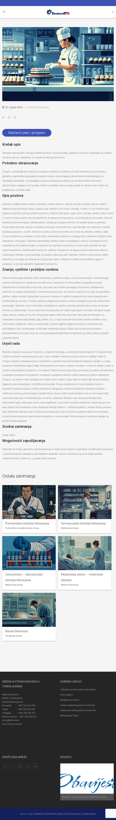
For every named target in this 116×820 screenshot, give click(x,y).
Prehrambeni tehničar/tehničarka (27, 523)
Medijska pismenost (69, 700)
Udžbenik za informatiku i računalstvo (78, 689)
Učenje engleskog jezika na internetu (77, 705)
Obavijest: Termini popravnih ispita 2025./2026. (84, 797)
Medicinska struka (69, 528)
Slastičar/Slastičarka (38, 107)
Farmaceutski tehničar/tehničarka (83, 523)
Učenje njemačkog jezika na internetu (78, 710)
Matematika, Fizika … (70, 715)
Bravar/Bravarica (16, 631)
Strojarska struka (13, 636)
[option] (87, 781)
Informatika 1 (66, 695)
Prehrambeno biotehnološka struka (22, 528)
